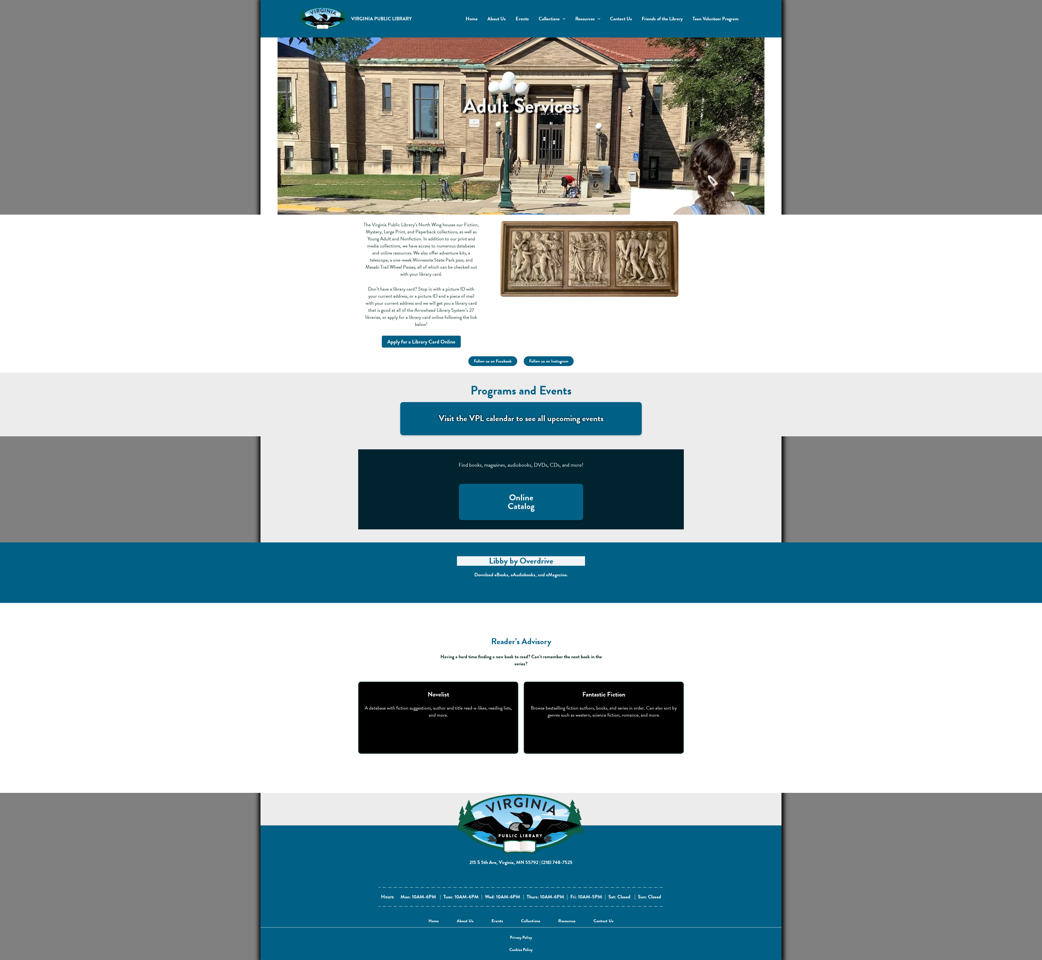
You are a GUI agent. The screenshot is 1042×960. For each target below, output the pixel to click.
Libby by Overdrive (521, 561)
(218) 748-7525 (557, 862)
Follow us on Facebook (493, 361)
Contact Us (603, 921)
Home (433, 921)
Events (497, 921)
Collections (530, 921)
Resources (567, 921)
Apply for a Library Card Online (421, 342)
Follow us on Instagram (548, 361)
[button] (521, 937)
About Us (465, 921)
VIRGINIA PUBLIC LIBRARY (381, 18)
